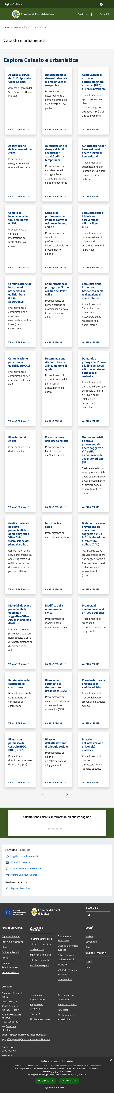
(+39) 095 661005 (9, 1028)
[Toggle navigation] (6, 14)
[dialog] (57, 1075)
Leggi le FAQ (36, 1014)
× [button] (111, 1060)
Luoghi (89, 961)
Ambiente (62, 964)
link (85, 1074)
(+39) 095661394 (11, 1021)
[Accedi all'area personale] (101, 4)
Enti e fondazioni (10, 952)
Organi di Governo (11, 936)
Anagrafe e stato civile (41, 938)
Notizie (89, 936)
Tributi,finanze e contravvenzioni (66, 957)
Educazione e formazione (64, 938)
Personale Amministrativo (10, 965)
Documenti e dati (10, 972)
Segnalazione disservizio (36, 1006)
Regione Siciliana (13, 4)
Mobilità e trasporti (39, 965)
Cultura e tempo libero (41, 944)
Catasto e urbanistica (40, 960)
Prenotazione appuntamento (37, 997)
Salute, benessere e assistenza (67, 972)
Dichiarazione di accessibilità (66, 1017)
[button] (57, 1087)
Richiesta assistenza (40, 1019)
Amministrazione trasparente (66, 997)
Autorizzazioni (65, 979)
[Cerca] (108, 14)
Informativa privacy (67, 1004)
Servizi (17, 27)
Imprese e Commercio (40, 954)
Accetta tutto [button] (45, 1081)
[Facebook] (90, 14)
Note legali (63, 1010)
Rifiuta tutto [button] (69, 1080)
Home (7, 27)
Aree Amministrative (12, 941)
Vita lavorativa (37, 949)
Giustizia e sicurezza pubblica (68, 948)
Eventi (89, 967)
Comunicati (91, 941)
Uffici (4, 947)
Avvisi (89, 947)
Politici (5, 957)
